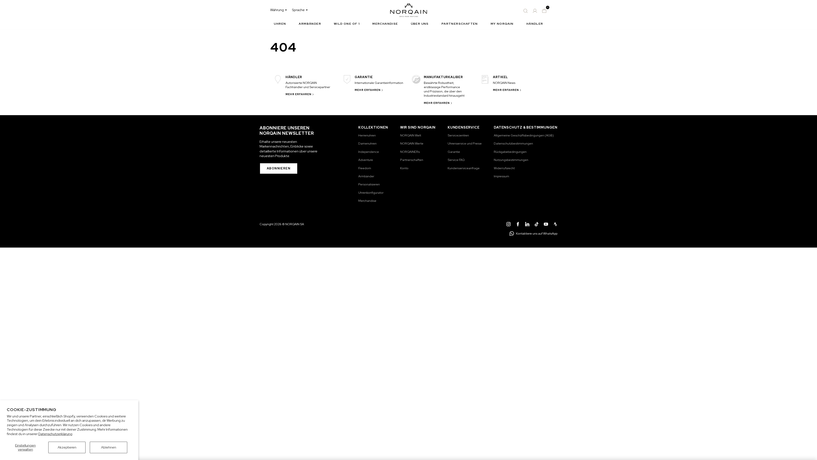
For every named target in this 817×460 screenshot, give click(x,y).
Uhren (280, 24)
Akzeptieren (67, 447)
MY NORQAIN (502, 24)
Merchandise (385, 24)
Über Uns (420, 24)
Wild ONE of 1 (347, 24)
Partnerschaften (459, 24)
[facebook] (518, 225)
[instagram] (508, 225)
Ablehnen (108, 447)
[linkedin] (527, 225)
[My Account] (534, 10)
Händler (534, 24)
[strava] (555, 225)
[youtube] (546, 225)
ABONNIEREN (278, 168)
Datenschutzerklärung (55, 434)
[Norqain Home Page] (408, 10)
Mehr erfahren (298, 94)
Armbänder (310, 24)
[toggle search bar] (525, 10)
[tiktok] (536, 225)
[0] (544, 10)
